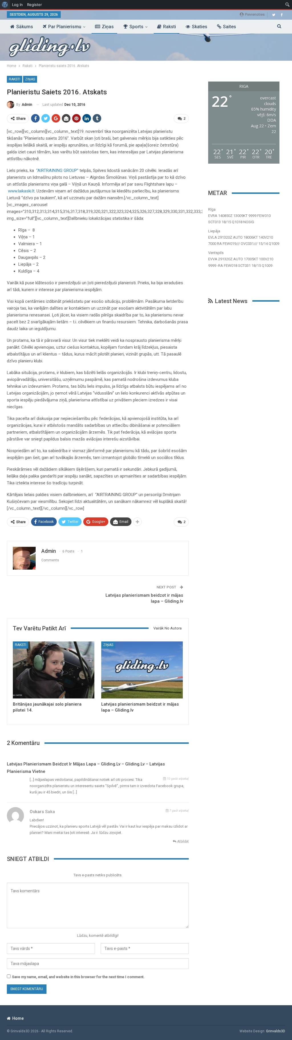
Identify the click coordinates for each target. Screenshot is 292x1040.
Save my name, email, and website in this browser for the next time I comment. (78, 977)
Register (34, 4)
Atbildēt (182, 842)
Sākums (24, 26)
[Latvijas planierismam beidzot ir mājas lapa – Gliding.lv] (142, 669)
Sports (136, 26)
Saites (229, 26)
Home (18, 1018)
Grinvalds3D (275, 1031)
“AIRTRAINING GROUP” (58, 170)
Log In (17, 4)
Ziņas (108, 26)
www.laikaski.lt (21, 191)
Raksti (169, 26)
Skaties (199, 26)
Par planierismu (64, 26)
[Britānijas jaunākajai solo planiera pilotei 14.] (53, 669)
